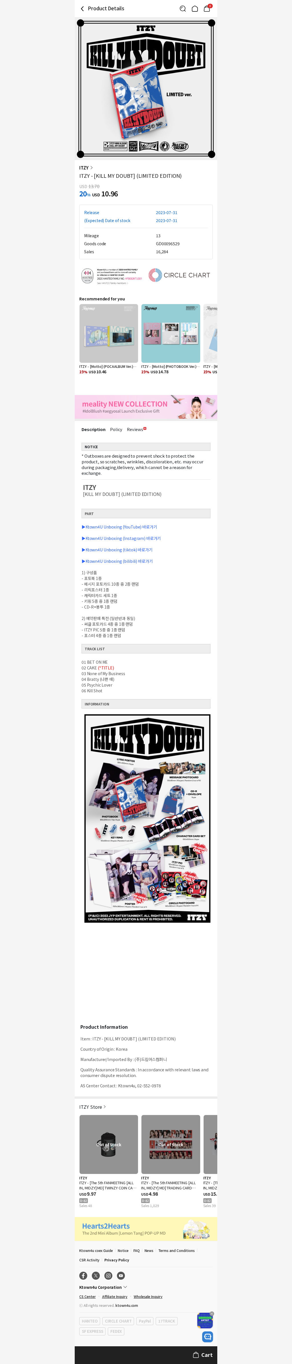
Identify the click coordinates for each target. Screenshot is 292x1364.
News (149, 1250)
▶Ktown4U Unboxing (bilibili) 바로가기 (117, 561)
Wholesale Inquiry (148, 1296)
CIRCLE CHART (118, 1321)
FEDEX (116, 1331)
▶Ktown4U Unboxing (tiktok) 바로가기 (117, 550)
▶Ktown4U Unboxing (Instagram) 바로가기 (121, 538)
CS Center (87, 1296)
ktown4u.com (126, 1305)
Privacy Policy (116, 1259)
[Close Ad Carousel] (212, 1313)
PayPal (145, 1321)
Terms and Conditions (176, 1250)
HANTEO (90, 1321)
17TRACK (166, 1321)
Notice (123, 1250)
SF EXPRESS (92, 1331)
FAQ (136, 1250)
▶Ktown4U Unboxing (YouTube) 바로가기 (119, 527)
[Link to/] (195, 8)
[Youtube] (121, 1276)
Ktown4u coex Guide (96, 1250)
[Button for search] (183, 8)
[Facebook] (83, 1276)
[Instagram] (108, 1276)
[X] (96, 1276)
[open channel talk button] (207, 1336)
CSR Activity (89, 1259)
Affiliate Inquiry (114, 1296)
